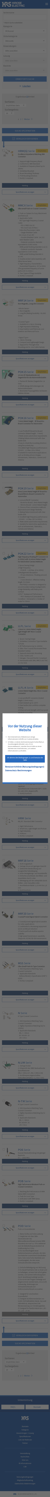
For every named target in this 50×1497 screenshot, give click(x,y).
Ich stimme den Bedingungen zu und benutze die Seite (25, 758)
